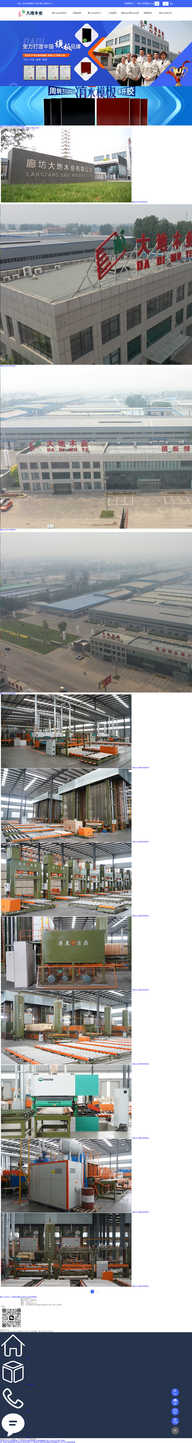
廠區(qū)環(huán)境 (130, 13)
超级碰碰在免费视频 (50, 1442)
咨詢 (28, 1437)
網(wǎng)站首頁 (59, 13)
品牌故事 (77, 13)
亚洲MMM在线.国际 (23, 1442)
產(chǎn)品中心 (94, 13)
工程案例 (112, 13)
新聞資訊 (148, 13)
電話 (28, 1411)
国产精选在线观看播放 (8, 1442)
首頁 (22, 128)
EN (171, 4)
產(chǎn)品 (30, 1384)
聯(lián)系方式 (165, 13)
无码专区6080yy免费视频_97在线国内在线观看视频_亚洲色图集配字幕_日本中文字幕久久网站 (32, 1440)
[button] (15, 53)
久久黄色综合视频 (36, 1442)
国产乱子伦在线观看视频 (66, 1442)
